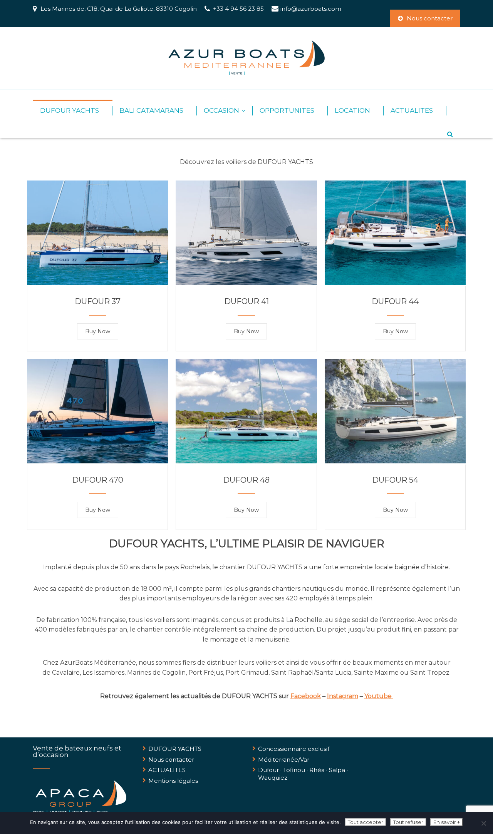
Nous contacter (430, 18)
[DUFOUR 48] (246, 461)
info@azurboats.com (310, 8)
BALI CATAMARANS (151, 110)
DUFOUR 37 (98, 301)
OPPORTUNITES (287, 110)
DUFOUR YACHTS (69, 110)
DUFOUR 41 (246, 301)
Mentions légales (173, 780)
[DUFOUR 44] (395, 282)
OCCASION (221, 110)
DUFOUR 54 (395, 480)
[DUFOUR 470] (97, 461)
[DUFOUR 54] (395, 461)
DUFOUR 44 (395, 301)
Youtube (378, 696)
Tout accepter (365, 822)
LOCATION (352, 110)
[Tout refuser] (483, 823)
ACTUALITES (412, 110)
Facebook (305, 696)
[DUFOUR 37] (97, 282)
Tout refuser (408, 822)
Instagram (342, 696)
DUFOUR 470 (97, 480)
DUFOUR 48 (246, 480)
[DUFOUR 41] (246, 282)
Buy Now (97, 331)
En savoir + (446, 822)
